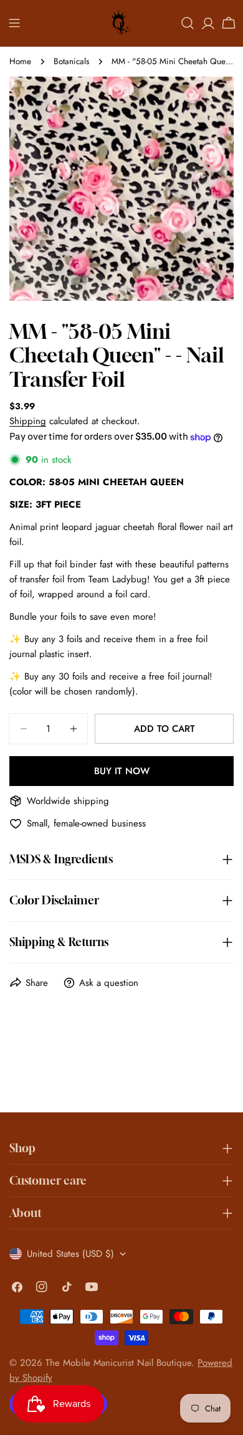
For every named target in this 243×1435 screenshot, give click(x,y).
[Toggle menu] (14, 23)
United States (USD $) (70, 1254)
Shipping (27, 421)
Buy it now (122, 771)
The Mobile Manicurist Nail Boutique (118, 1363)
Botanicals (71, 61)
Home (20, 61)
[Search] (187, 23)
